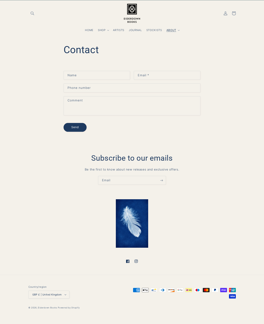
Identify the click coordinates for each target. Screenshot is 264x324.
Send (75, 127)
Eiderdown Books (47, 307)
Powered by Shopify (69, 307)
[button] (32, 13)
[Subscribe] (162, 180)
